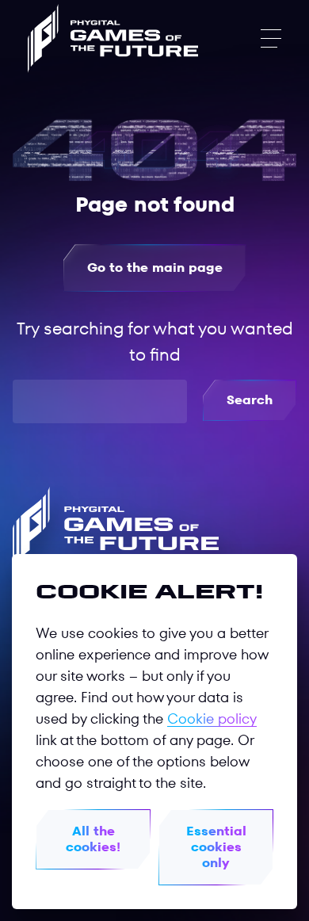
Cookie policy (212, 718)
